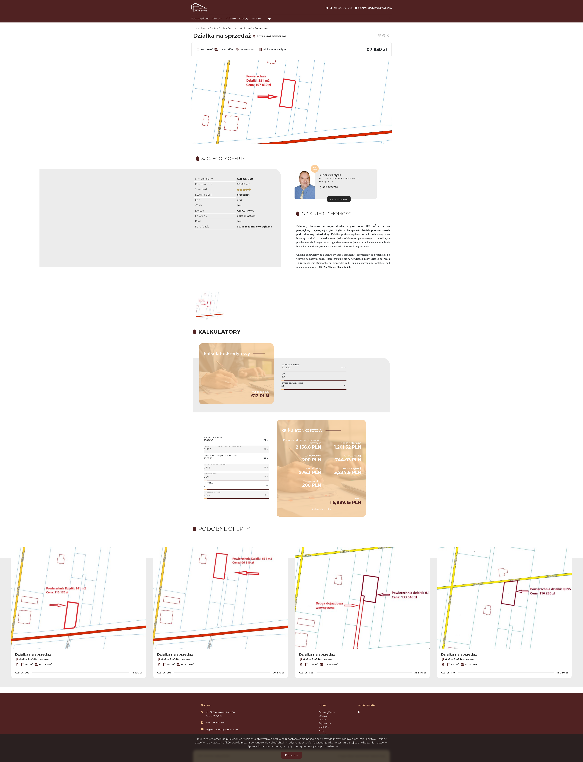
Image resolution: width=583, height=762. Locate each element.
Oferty (216, 18)
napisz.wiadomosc (339, 199)
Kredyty (243, 18)
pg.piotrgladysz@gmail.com (221, 729)
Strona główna (200, 18)
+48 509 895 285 (215, 722)
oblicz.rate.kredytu (274, 49)
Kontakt (256, 18)
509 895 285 (330, 187)
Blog (321, 730)
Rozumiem (291, 755)
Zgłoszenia (325, 723)
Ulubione (324, 727)
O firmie (231, 18)
